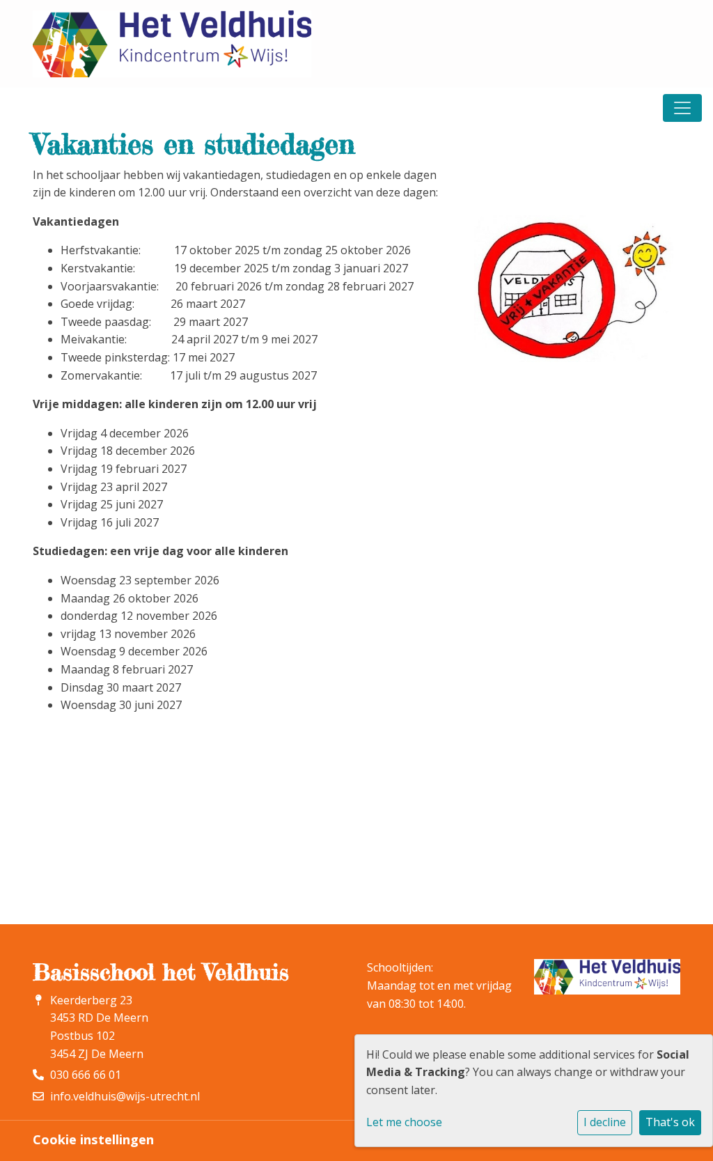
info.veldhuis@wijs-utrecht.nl (125, 1096)
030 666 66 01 (85, 1074)
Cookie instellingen (93, 1139)
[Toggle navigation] (682, 108)
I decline (604, 1122)
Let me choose (404, 1122)
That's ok (670, 1122)
